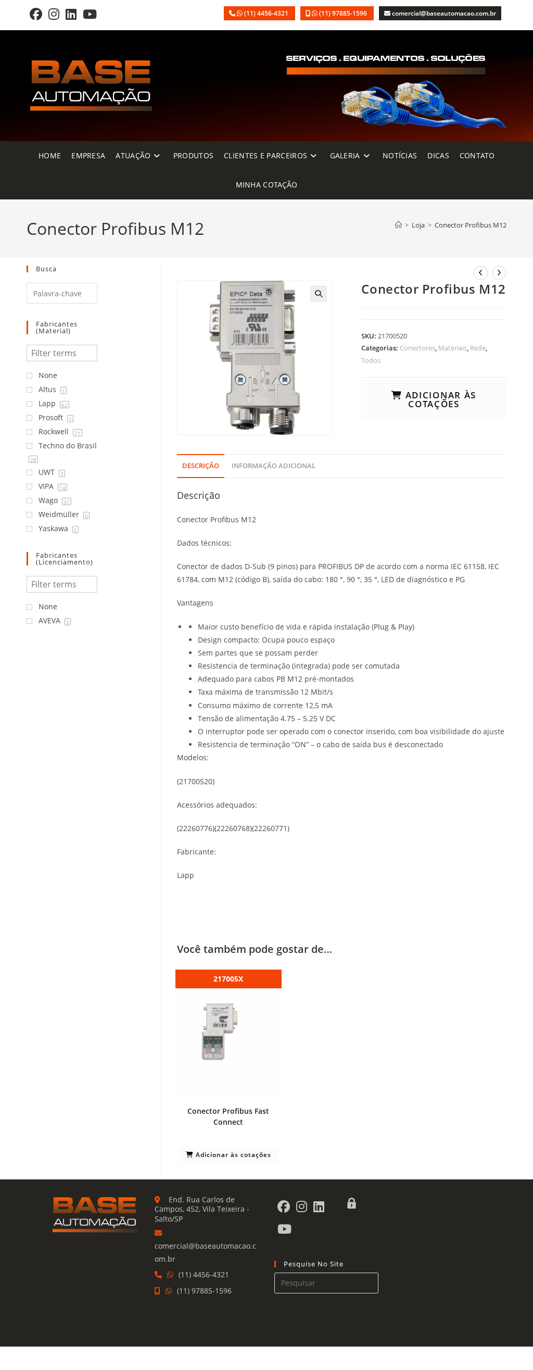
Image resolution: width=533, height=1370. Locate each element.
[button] (318, 293)
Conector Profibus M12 (470, 225)
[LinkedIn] (71, 14)
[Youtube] (90, 14)
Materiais (452, 348)
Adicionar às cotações (439, 399)
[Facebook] (36, 14)
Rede (478, 348)
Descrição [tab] (200, 465)
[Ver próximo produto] (499, 273)
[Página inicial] (398, 225)
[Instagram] (53, 14)
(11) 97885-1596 (344, 13)
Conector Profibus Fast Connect (228, 1116)
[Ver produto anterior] (481, 273)
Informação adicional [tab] (273, 465)
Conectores (417, 348)
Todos (370, 360)
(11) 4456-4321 (267, 13)
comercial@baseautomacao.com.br (444, 13)
